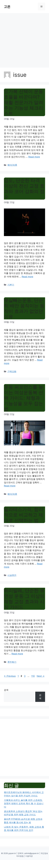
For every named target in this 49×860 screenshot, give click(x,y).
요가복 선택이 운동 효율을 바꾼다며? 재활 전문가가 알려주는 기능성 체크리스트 (23, 102)
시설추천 (11, 575)
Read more (34, 156)
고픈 (7, 7)
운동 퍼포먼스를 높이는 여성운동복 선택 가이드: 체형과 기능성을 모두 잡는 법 (23, 398)
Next (40, 676)
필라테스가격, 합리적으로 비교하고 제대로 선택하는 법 (23, 514)
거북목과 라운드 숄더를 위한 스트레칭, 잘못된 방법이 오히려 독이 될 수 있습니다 (23, 803)
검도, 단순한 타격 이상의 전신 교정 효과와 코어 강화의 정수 (24, 189)
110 (33, 676)
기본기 (10, 284)
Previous (10, 676)
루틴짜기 (11, 662)
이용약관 (29, 856)
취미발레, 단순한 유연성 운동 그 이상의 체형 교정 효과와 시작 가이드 (24, 599)
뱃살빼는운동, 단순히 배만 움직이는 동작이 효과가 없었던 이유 (24, 308)
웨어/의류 (12, 165)
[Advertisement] (24, 39)
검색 (6, 690)
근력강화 (11, 371)
